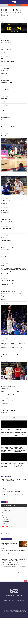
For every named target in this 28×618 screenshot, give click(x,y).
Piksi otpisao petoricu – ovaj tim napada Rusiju (11, 491)
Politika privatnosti (18, 601)
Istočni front (11, 5)
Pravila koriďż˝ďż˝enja (11, 601)
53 (2, 496)
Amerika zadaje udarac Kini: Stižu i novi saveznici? (12, 564)
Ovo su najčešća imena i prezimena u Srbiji (10, 562)
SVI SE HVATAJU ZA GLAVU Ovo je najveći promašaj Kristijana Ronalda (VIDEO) (19, 464)
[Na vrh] (25, 581)
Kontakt (18, 600)
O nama (17, 595)
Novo (2, 5)
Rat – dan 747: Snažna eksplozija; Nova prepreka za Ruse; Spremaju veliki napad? (9, 543)
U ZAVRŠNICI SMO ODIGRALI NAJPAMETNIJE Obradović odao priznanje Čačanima (7, 432)
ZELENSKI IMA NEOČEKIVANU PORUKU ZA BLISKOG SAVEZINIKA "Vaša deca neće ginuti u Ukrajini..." (20, 432)
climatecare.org (24, 612)
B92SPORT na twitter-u (6, 533)
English (21, 595)
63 (2, 489)
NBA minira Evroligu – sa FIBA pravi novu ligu (10, 572)
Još (14, 417)
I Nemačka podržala (6, 553)
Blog (14, 595)
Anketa (3, 502)
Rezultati (12, 526)
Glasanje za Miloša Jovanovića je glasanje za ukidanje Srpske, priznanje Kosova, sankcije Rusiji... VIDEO (14, 560)
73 (2, 485)
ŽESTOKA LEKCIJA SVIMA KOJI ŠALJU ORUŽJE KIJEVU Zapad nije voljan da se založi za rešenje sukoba (20, 448)
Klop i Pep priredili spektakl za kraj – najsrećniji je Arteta (13, 494)
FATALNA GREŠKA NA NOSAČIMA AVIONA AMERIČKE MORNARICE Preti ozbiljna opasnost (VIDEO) (7, 448)
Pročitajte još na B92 (6, 539)
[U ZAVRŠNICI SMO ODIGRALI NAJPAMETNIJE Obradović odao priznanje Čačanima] (7, 428)
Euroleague (24, 5)
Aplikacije (10, 595)
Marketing (14, 600)
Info (6, 5)
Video (7, 595)
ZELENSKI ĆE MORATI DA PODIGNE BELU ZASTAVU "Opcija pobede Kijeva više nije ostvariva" (7, 464)
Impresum (22, 600)
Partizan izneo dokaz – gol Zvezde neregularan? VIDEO (13, 483)
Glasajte (5, 526)
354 (2, 481)
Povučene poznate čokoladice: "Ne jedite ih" (11, 570)
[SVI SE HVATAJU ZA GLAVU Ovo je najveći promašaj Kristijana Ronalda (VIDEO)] (20, 460)
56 (2, 492)
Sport (18, 5)
